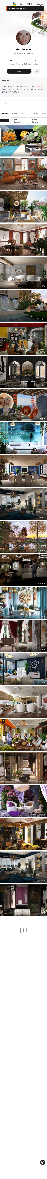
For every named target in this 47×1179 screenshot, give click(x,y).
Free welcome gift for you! (19, 8)
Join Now (40, 4)
